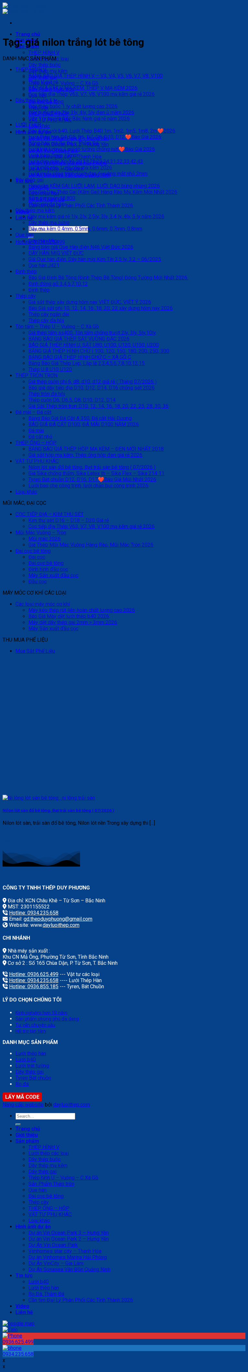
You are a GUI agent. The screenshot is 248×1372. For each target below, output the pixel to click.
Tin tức (24, 1276)
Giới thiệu (27, 1135)
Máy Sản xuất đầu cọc (53, 575)
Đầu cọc (37, 581)
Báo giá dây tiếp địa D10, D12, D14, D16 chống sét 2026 (91, 388)
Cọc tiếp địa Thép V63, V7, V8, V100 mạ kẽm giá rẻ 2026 (91, 94)
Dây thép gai (30, 180)
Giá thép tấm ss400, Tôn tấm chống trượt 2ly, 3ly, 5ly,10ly (92, 333)
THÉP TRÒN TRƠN (36, 375)
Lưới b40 (26, 1060)
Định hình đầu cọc (48, 569)
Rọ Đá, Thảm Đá (46, 1294)
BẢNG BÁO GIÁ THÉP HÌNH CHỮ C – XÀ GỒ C (79, 357)
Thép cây (26, 296)
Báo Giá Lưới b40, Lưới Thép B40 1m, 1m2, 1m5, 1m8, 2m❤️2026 (101, 131)
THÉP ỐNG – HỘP (36, 443)
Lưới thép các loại (48, 1153)
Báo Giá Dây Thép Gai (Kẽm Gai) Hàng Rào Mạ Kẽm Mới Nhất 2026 (102, 192)
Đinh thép (26, 271)
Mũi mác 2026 (44, 539)
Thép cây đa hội (46, 320)
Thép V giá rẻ (43, 82)
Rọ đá (22, 1084)
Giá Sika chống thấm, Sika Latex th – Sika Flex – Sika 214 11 (96, 473)
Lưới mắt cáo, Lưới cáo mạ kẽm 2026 (70, 167)
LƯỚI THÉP (28, 125)
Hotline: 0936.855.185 (33, 986)
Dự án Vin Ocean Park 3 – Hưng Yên (68, 1233)
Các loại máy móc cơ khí (43, 604)
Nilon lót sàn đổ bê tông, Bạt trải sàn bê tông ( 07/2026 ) (92, 467)
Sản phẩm (27, 1141)
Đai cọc (36, 557)
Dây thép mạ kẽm (47, 71)
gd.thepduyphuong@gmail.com (58, 919)
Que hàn (25, 235)
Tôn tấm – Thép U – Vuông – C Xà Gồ (57, 327)
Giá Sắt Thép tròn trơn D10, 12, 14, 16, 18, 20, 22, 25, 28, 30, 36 (98, 406)
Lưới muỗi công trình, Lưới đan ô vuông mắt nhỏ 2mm (88, 174)
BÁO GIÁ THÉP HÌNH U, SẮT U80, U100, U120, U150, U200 (93, 345)
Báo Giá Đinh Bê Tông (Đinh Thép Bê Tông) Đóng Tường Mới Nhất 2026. (108, 278)
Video (22, 1306)
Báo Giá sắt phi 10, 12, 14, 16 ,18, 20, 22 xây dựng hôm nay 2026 (100, 308)
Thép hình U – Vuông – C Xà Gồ (63, 83)
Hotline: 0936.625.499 (33, 974)
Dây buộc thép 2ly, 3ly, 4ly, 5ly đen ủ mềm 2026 (81, 112)
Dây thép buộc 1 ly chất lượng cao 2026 (73, 106)
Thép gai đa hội (45, 204)
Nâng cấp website (23, 1105)
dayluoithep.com (61, 925)
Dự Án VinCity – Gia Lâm (55, 1263)
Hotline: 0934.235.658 (33, 913)
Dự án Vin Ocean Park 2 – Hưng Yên (68, 1239)
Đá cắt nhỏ (40, 437)
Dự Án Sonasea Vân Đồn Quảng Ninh (69, 1269)
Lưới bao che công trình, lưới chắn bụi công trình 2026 (88, 486)
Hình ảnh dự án (33, 1227)
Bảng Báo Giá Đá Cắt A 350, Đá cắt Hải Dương (80, 418)
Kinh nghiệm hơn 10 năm (41, 1013)
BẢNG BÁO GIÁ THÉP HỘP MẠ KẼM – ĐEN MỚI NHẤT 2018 (96, 449)
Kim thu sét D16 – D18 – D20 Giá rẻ (68, 520)
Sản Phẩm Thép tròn (51, 1184)
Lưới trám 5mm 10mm (53, 155)
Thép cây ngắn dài (48, 314)
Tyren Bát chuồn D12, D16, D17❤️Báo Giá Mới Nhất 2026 (92, 479)
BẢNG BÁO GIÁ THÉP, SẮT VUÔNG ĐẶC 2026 (78, 339)
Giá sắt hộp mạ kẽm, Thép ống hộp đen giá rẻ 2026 (85, 455)
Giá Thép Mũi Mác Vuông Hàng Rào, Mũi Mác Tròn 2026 (90, 545)
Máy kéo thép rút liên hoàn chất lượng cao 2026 (81, 610)
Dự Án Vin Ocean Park (53, 1245)
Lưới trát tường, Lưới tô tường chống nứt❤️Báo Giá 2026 (91, 149)
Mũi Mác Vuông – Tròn (41, 533)
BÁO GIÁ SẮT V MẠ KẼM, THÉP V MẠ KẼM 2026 (83, 88)
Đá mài (36, 431)
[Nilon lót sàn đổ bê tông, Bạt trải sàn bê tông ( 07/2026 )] (49, 798)
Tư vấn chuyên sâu (35, 1025)
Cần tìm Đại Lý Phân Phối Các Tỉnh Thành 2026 (80, 205)
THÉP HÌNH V (43, 53)
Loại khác (26, 492)
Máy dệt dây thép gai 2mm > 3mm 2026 (72, 622)
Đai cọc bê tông (33, 551)
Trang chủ (28, 34)
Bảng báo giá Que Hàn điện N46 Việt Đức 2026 (80, 247)
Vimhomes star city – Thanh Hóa (64, 1251)
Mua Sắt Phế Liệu (35, 651)
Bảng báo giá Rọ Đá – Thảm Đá (63, 143)
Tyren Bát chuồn (33, 1078)
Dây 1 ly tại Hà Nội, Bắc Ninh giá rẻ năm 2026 (79, 119)
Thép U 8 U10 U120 (50, 369)
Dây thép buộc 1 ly (36, 100)
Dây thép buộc (44, 65)
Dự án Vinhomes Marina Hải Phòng (67, 1257)
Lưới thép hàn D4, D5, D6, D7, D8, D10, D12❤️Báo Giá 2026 (94, 137)
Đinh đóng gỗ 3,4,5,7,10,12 (58, 284)
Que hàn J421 (43, 265)
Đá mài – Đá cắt (33, 412)
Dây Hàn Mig (42, 241)
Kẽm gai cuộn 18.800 (51, 198)
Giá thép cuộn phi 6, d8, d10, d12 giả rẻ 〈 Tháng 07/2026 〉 (92, 382)
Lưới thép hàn (31, 1053)
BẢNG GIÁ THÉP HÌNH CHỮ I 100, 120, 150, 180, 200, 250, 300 (98, 351)
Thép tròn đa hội (46, 394)
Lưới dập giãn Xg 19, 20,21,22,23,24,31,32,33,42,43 (85, 161)
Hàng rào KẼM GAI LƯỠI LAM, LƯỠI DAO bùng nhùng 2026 (94, 186)
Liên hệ (24, 1312)
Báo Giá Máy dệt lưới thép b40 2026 (68, 616)
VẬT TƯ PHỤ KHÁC (37, 461)
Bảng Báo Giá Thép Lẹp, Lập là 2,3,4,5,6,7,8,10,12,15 (86, 363)
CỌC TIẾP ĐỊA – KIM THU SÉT (50, 514)
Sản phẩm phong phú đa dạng (47, 1019)
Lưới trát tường (32, 1066)
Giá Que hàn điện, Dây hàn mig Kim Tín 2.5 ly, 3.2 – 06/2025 (94, 259)
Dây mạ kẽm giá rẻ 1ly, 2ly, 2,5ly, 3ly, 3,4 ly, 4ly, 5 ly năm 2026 (96, 216)
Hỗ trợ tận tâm (31, 1031)
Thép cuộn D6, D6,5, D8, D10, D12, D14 (72, 400)
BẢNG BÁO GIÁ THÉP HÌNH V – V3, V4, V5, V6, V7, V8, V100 (95, 76)
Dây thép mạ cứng (48, 223)
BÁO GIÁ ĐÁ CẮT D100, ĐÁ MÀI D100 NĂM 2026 (83, 424)
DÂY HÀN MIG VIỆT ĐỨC (56, 253)
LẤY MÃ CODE (22, 1097)
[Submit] (18, 1124)
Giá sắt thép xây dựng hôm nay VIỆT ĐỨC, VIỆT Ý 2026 (89, 302)
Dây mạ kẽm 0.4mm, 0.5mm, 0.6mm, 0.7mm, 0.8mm (85, 229)
